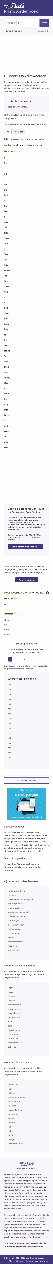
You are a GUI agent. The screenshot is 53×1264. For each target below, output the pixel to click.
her (9, 728)
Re (5, 340)
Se (5, 356)
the (9, 757)
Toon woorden (26, 580)
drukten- (12, 996)
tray (6, 404)
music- (11, 992)
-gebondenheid (15, 1110)
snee (6, 366)
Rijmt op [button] (9, 23)
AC (5, 625)
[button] (47, 592)
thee (6, 393)
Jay (6, 254)
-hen (10, 1089)
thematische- (14, 1042)
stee (6, 383)
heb (9, 684)
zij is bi (11, 937)
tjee (6, 399)
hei (9, 704)
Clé (5, 173)
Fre (5, 211)
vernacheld (13, 950)
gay (6, 222)
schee (7, 350)
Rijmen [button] (44, 22)
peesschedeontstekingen (19, 899)
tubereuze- (13, 1038)
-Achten (11, 1114)
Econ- (10, 1021)
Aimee (7, 634)
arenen (11, 895)
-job (9, 1127)
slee (6, 361)
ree (5, 345)
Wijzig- (11, 987)
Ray (6, 329)
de (5, 184)
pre (6, 318)
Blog (11, 1261)
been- (10, 1026)
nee (6, 291)
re (5, 334)
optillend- (12, 1047)
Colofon (29, 1261)
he (5, 604)
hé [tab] (8, 132)
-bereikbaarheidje (16, 1097)
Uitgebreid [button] (43, 31)
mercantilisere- (15, 1004)
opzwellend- (13, 1013)
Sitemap (19, 1261)
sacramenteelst (15, 941)
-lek (9, 1131)
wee (6, 442)
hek (9, 709)
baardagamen (15, 903)
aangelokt (13, 933)
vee (6, 425)
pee (6, 307)
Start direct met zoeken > (25, 546)
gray (6, 238)
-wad (10, 1118)
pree (6, 323)
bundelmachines (15, 916)
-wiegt (11, 1139)
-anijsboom (13, 1101)
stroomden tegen (16, 925)
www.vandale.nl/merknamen (27, 1237)
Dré (6, 195)
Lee (6, 281)
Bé (5, 163)
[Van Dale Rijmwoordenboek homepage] (15, 6)
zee (6, 447)
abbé (6, 620)
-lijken (11, 1093)
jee (5, 259)
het (9, 738)
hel (9, 713)
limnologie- (13, 1009)
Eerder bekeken (13, 31)
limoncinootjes (14, 908)
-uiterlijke (12, 1084)
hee (9, 689)
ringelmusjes (14, 929)
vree (6, 431)
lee (5, 275)
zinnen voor (20, 107)
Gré (6, 243)
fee (5, 206)
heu (9, 743)
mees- (11, 1000)
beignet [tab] (19, 132)
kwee (7, 270)
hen (9, 723)
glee (6, 232)
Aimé (6, 629)
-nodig (11, 1135)
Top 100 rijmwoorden (26, 780)
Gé (5, 227)
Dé (5, 189)
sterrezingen (14, 920)
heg (9, 699)
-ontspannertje (15, 1143)
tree (6, 409)
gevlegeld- (13, 1017)
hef (9, 694)
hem (10, 718)
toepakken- (13, 1030)
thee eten (12, 946)
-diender (12, 1106)
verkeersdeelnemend (18, 912)
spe (6, 372)
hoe (9, 752)
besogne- (12, 1034)
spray (7, 377)
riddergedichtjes (15, 891)
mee (6, 286)
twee (6, 415)
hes (9, 733)
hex (9, 748)
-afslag (11, 1122)
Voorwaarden (41, 1261)
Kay (6, 264)
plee (6, 313)
